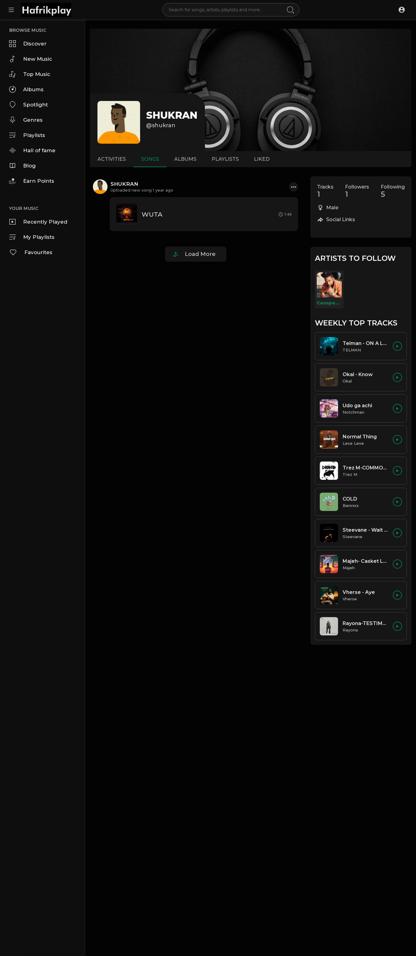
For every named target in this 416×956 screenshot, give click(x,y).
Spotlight (35, 105)
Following (393, 191)
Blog (29, 166)
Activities (111, 159)
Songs (150, 159)
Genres (33, 120)
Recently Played (45, 222)
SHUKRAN (171, 115)
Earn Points (38, 181)
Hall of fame (39, 150)
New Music (37, 59)
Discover (35, 44)
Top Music (36, 74)
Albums (33, 89)
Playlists (34, 135)
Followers (357, 191)
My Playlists (39, 237)
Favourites (38, 252)
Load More (200, 254)
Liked (262, 159)
